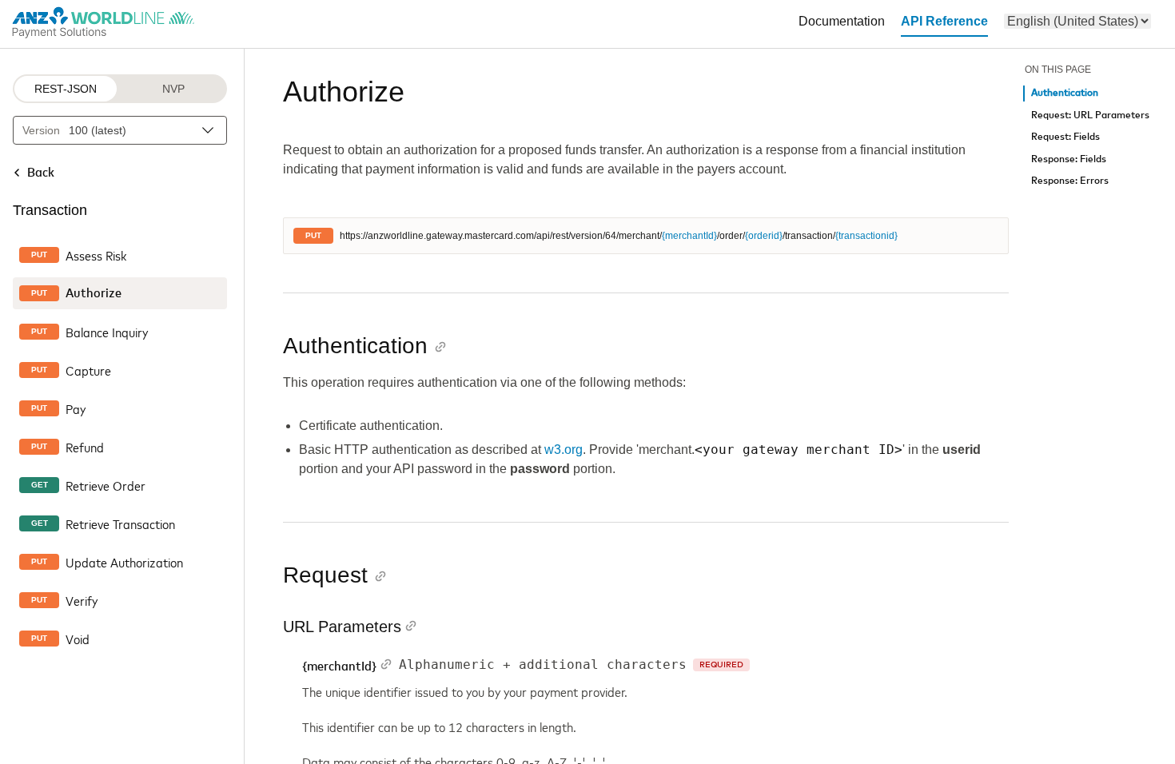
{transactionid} (866, 235)
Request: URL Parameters (1090, 115)
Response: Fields (1068, 159)
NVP (173, 88)
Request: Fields (1065, 137)
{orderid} (764, 235)
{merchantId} (689, 235)
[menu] (1077, 21)
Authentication (1064, 93)
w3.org (563, 449)
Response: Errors (1070, 181)
